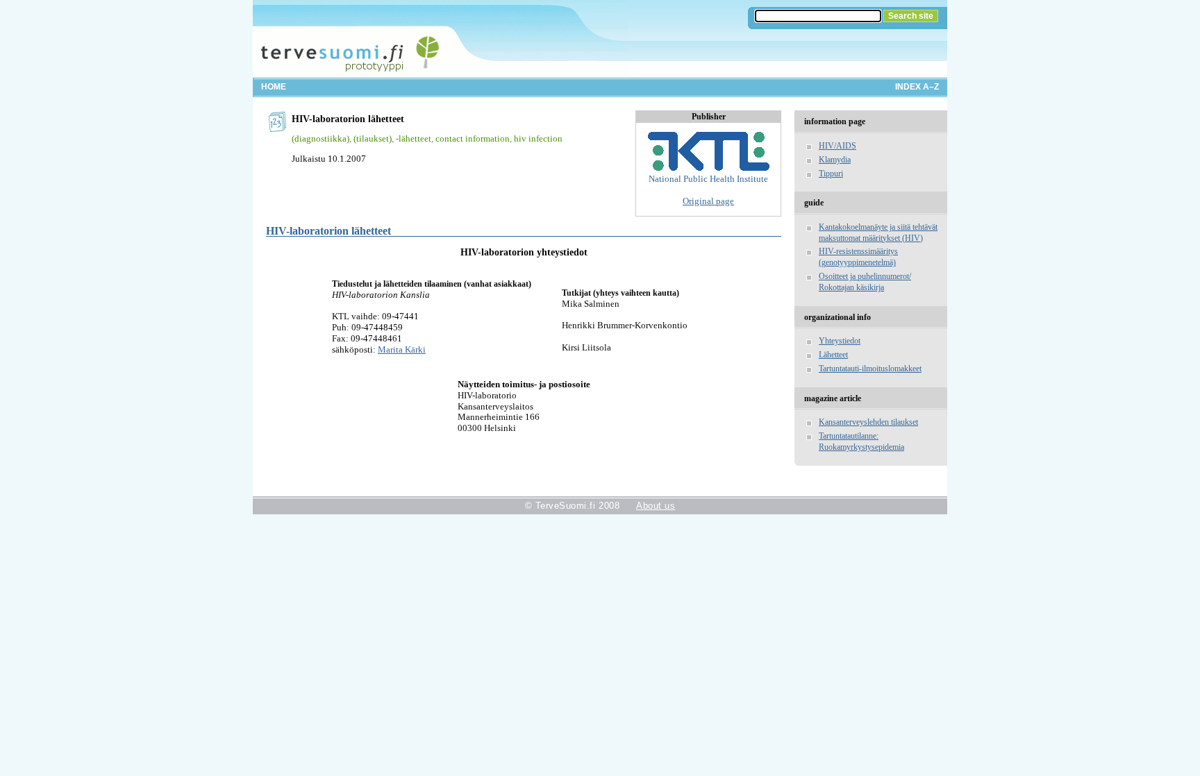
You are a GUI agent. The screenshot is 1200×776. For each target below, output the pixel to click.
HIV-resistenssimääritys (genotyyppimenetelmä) (858, 256)
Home (273, 87)
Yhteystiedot (839, 341)
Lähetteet (833, 355)
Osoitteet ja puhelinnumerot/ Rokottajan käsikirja (865, 281)
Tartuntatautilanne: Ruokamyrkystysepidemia (861, 441)
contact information (472, 138)
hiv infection (538, 138)
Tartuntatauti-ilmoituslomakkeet (870, 368)
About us (655, 505)
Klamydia (835, 160)
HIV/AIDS (837, 146)
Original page (708, 201)
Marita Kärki (402, 349)
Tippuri (831, 173)
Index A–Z (917, 87)
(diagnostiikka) (320, 138)
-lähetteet (413, 138)
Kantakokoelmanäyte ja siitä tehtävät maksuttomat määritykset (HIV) (878, 232)
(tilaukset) (372, 138)
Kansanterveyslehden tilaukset (868, 422)
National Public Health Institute (708, 179)
